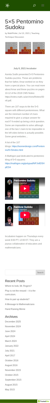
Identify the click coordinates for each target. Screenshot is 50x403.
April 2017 (10, 355)
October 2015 (11, 375)
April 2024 (10, 336)
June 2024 (10, 331)
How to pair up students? (17, 299)
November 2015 (13, 370)
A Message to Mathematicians (19, 304)
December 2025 (13, 321)
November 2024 (13, 326)
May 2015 (10, 389)
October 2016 (11, 360)
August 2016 (11, 365)
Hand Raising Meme (15, 309)
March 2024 (11, 341)
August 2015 (11, 385)
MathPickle (12, 33)
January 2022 (11, 346)
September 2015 (13, 380)
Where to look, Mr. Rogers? (18, 286)
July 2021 (10, 351)
